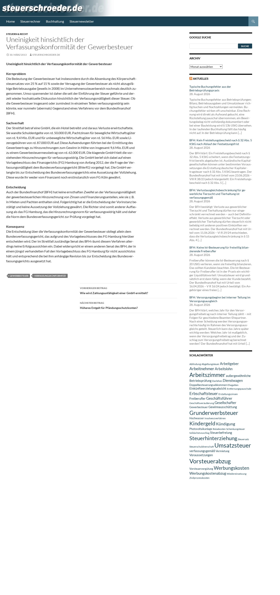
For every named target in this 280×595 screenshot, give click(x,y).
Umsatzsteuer (232, 445)
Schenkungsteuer (235, 428)
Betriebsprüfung (200, 380)
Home (10, 21)
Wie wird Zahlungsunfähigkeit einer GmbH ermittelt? (114, 291)
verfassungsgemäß (202, 451)
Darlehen (217, 380)
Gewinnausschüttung (222, 407)
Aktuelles (200, 78)
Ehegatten (233, 385)
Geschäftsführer (219, 398)
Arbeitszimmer (207, 375)
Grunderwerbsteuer (213, 412)
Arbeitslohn (223, 369)
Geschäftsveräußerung (201, 403)
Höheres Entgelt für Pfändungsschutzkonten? (109, 305)
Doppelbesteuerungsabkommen (208, 385)
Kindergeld (202, 423)
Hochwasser (196, 418)
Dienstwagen (233, 380)
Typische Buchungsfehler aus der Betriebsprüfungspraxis (210, 88)
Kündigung (225, 423)
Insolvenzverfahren (215, 418)
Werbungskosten (231, 468)
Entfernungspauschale (239, 388)
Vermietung (222, 451)
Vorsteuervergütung (201, 468)
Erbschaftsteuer (203, 393)
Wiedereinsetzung (236, 473)
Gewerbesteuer (19, 275)
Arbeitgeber (229, 363)
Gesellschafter (225, 403)
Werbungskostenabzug (207, 473)
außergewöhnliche (238, 375)
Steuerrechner (30, 21)
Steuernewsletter (81, 21)
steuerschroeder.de (46, 54)
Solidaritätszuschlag (199, 433)
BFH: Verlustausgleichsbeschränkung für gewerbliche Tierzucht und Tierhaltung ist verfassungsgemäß (217, 193)
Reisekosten (219, 428)
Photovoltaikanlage (200, 428)
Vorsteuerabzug (210, 461)
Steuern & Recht (17, 34)
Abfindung (195, 364)
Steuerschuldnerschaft (201, 446)
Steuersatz (243, 439)
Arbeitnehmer (201, 368)
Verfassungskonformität (50, 275)
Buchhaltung (55, 21)
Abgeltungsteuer (210, 364)
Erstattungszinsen (228, 394)
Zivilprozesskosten (199, 477)
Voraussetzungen (201, 455)
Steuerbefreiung (221, 432)
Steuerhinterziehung (213, 438)
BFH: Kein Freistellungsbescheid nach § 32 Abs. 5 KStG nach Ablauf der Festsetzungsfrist (220, 142)
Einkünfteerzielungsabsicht (207, 388)
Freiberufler (197, 398)
